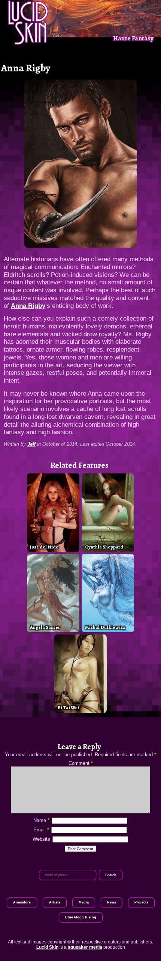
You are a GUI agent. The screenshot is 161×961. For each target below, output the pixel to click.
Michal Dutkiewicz (105, 627)
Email (41, 829)
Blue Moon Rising (80, 917)
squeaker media (85, 947)
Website (41, 839)
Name (41, 820)
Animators (22, 902)
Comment (81, 763)
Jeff (31, 444)
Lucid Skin (47, 947)
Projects (141, 902)
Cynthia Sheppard (104, 547)
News (111, 902)
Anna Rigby (28, 305)
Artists (54, 902)
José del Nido (44, 547)
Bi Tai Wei (68, 707)
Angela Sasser (45, 627)
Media (84, 902)
